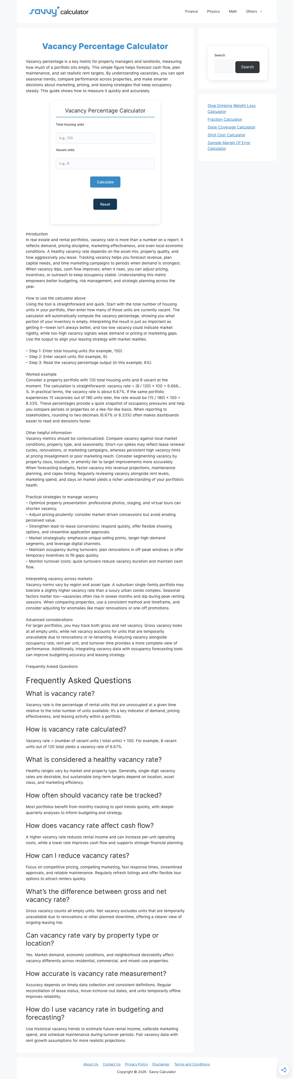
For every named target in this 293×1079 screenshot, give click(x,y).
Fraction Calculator (225, 119)
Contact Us (112, 1064)
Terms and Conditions (192, 1064)
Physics (213, 11)
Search (219, 55)
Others (251, 11)
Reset (105, 204)
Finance (191, 11)
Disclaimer (161, 1064)
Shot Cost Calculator (226, 135)
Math (233, 11)
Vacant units (65, 150)
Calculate (105, 182)
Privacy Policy (136, 1064)
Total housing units (70, 124)
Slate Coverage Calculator (231, 127)
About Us (90, 1064)
